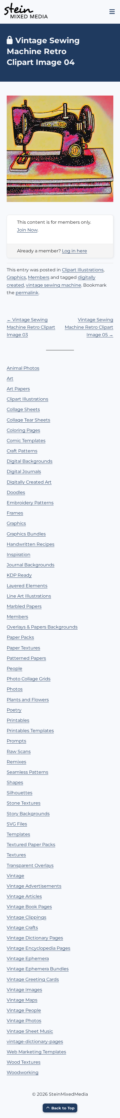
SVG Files (17, 824)
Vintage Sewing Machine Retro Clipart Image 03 (31, 327)
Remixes (16, 761)
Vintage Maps (22, 1000)
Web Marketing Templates (36, 1051)
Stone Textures (23, 803)
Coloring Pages (23, 430)
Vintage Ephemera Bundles (38, 968)
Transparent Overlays (30, 865)
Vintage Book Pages (29, 906)
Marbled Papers (24, 606)
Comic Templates (26, 440)
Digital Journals (24, 471)
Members (38, 277)
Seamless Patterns (27, 772)
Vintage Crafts (22, 927)
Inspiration (18, 554)
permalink (27, 292)
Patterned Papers (26, 658)
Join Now (27, 230)
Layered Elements (27, 585)
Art (10, 378)
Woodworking (23, 1072)
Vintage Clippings (26, 917)
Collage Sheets (23, 409)
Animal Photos (23, 368)
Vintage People (24, 1010)
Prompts (16, 741)
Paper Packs (20, 637)
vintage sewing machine (53, 285)
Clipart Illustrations (83, 269)
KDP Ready (19, 575)
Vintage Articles (24, 896)
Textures (16, 855)
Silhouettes (19, 792)
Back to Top (63, 1108)
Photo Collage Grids (29, 678)
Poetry (14, 710)
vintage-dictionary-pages (35, 1041)
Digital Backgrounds (29, 461)
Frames (15, 513)
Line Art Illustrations (29, 596)
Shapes (15, 782)
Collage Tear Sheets (28, 420)
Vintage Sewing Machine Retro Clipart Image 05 (89, 327)
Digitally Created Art (29, 482)
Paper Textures (23, 648)
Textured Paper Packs (31, 844)
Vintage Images (24, 989)
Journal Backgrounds (30, 564)
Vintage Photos (24, 1020)
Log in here (74, 251)
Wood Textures (23, 1062)
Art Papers (18, 388)
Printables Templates (30, 730)
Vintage (15, 875)
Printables (18, 720)
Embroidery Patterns (30, 502)
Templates (18, 834)
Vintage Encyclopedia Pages (38, 948)
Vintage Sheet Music (30, 1031)
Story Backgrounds (28, 813)
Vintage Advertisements (34, 886)
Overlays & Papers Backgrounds (42, 627)
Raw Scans (19, 751)
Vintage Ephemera (28, 958)
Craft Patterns (22, 451)
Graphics (16, 277)
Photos (15, 689)
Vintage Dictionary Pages (35, 938)
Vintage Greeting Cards (33, 979)
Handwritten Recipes (30, 544)
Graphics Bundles (26, 534)
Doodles (16, 492)
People (14, 668)
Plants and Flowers (28, 699)
